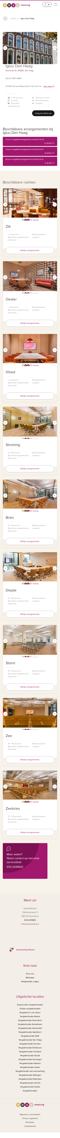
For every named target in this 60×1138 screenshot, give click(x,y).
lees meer (48, 86)
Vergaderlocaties (30, 1091)
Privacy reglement (30, 1118)
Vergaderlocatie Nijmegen (30, 1075)
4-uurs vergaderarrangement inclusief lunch (30, 151)
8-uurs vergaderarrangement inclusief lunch (30, 161)
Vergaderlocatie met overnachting (30, 1071)
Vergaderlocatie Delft (30, 1036)
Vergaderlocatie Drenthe (30, 1044)
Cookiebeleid (30, 1126)
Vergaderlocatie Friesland (30, 1051)
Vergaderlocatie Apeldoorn (30, 1032)
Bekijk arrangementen (30, 250)
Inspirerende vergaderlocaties (30, 1005)
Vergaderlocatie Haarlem (30, 1063)
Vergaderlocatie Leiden (30, 1067)
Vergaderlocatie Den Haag (30, 1040)
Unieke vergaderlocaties (30, 1008)
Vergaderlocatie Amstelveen (30, 1024)
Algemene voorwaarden (30, 1114)
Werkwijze (30, 977)
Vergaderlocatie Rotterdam (30, 1079)
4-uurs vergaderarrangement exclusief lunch (30, 141)
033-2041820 (15, 867)
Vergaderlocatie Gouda (30, 1055)
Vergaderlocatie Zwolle (30, 1087)
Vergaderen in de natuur (30, 1012)
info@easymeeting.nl (30, 924)
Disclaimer (30, 1122)
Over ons (30, 974)
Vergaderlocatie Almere (30, 1016)
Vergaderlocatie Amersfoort (30, 1020)
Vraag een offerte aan (43, 113)
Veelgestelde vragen (30, 981)
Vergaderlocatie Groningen (30, 1059)
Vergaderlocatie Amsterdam (30, 1028)
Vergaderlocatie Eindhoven (30, 1048)
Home (13, 18)
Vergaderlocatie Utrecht (30, 1083)
